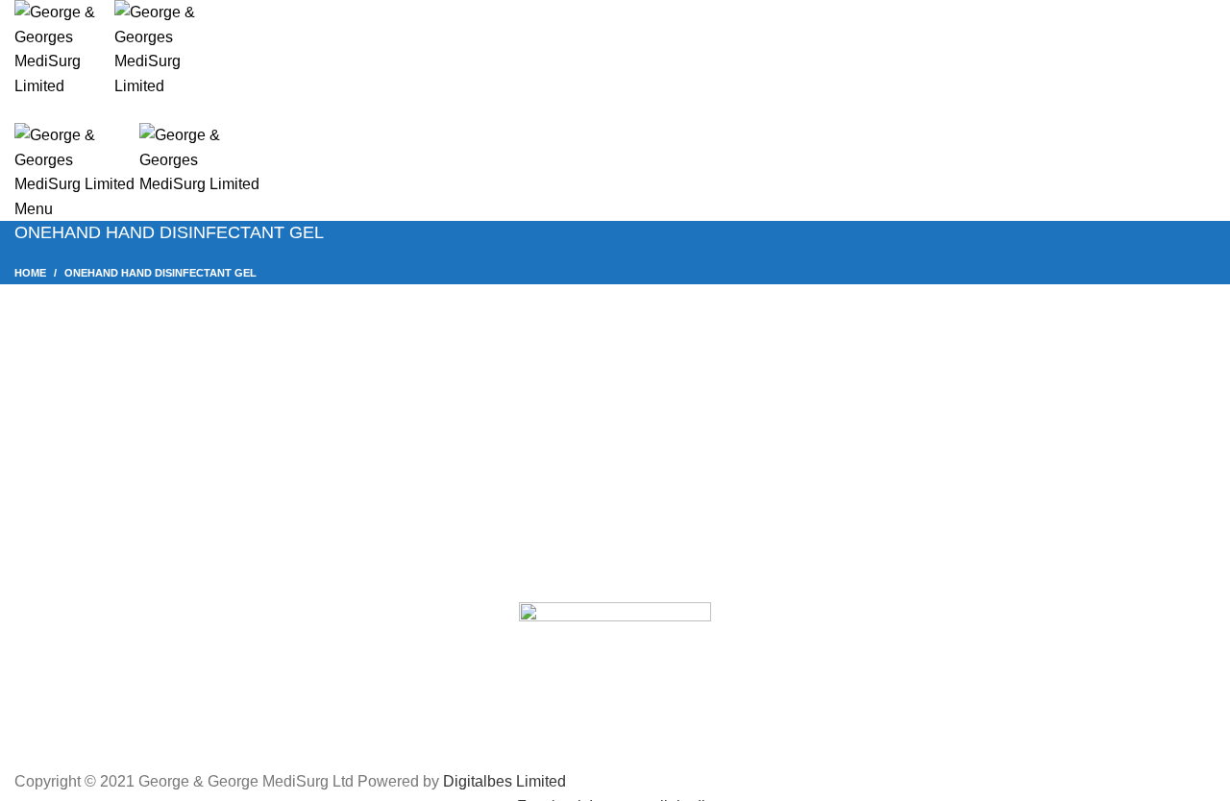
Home (30, 273)
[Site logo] (64, 47)
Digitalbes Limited (504, 781)
